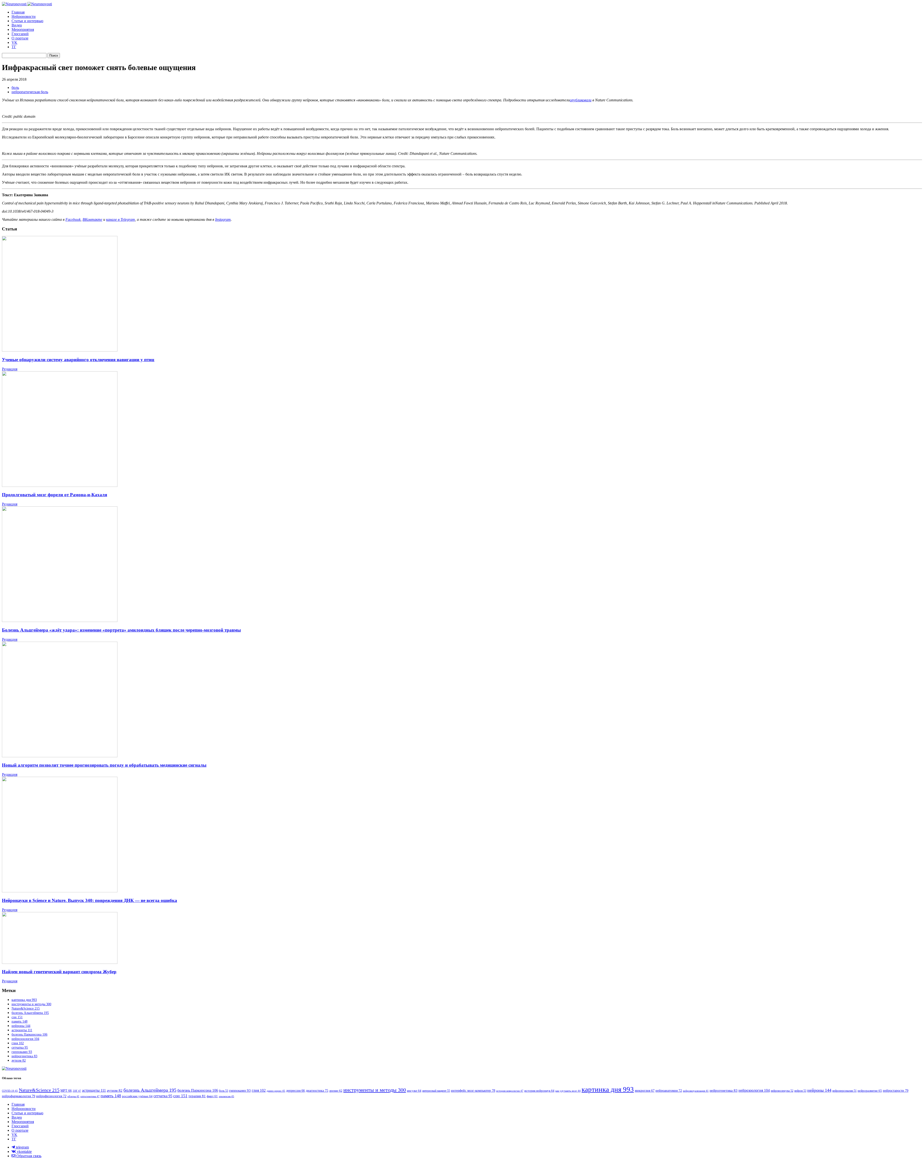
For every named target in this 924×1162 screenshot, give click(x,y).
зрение (335, 1090)
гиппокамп (22, 1052)
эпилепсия (226, 1096)
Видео (17, 25)
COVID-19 (10, 1090)
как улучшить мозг (568, 1090)
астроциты (22, 1030)
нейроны (21, 1026)
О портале (20, 38)
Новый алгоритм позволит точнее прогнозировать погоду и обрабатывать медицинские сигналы (104, 765)
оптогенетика (90, 1096)
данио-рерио (276, 1090)
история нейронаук (539, 1090)
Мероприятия (23, 29)
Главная (18, 12)
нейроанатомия (668, 1090)
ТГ (14, 47)
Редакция (9, 369)
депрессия (295, 1090)
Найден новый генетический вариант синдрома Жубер (59, 971)
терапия (197, 1096)
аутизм (19, 1060)
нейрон (800, 1090)
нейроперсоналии (844, 1090)
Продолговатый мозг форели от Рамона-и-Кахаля (54, 494)
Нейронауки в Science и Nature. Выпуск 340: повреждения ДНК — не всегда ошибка (89, 900)
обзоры (73, 1096)
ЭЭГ (77, 1090)
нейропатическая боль (30, 92)
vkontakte (24, 1151)
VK (14, 42)
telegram (22, 1147)
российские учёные (137, 1096)
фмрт (212, 1096)
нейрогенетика (24, 1056)
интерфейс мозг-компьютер (473, 1090)
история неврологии (509, 1090)
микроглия (644, 1090)
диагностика (317, 1090)
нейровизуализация (696, 1091)
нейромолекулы (782, 1090)
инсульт (414, 1090)
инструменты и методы (31, 1004)
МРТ (66, 1090)
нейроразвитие (870, 1090)
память (19, 1021)
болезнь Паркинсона (29, 1034)
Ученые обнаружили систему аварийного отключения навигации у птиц (78, 359)
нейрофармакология (18, 1096)
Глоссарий (20, 34)
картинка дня (24, 1000)
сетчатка (20, 1047)
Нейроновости (24, 16)
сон (17, 1017)
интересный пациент (436, 1090)
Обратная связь (28, 1156)
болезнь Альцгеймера (30, 1013)
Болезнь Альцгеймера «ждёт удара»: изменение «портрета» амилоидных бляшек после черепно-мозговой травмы (121, 630)
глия (18, 1043)
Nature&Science (26, 1008)
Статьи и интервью (27, 21)
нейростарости (895, 1090)
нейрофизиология (51, 1096)
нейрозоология (25, 1039)
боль (15, 87)
